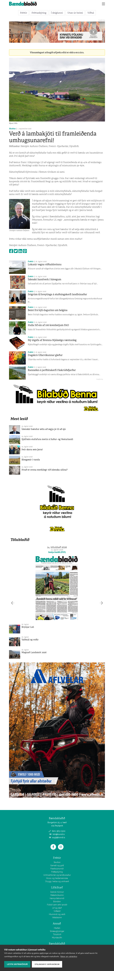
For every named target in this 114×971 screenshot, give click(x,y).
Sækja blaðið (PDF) (57, 552)
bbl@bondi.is (58, 834)
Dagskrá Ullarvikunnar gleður (45, 355)
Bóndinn (57, 901)
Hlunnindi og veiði (57, 914)
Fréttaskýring (39, 12)
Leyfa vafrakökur (17, 964)
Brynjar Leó (28, 627)
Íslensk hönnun (57, 892)
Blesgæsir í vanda (31, 459)
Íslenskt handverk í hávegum (44, 279)
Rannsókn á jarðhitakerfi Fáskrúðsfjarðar (52, 370)
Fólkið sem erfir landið (57, 905)
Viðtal (90, 12)
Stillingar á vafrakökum (47, 964)
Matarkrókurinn (57, 895)
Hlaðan (57, 928)
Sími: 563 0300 (58, 831)
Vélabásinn (57, 917)
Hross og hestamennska (57, 878)
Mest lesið (19, 418)
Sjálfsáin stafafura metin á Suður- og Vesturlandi (47, 439)
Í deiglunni (57, 12)
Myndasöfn (57, 937)
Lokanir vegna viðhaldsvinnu (44, 264)
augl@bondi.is (58, 837)
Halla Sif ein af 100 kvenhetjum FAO (48, 325)
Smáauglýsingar (57, 931)
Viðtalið (57, 911)
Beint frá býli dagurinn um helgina (47, 310)
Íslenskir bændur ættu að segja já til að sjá (44, 429)
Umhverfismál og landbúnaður (57, 875)
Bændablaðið (57, 943)
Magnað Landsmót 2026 (34, 652)
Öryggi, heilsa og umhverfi (57, 881)
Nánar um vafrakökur (68, 956)
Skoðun (12, 128)
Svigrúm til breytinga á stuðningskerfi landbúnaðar (57, 294)
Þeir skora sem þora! (32, 449)
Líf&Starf (57, 887)
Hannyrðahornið (57, 898)
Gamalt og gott (57, 865)
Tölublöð (57, 934)
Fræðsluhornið (57, 869)
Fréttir (23, 12)
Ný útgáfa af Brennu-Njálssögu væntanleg (52, 340)
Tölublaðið (19, 539)
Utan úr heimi (75, 12)
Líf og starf (57, 908)
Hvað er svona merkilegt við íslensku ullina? (45, 469)
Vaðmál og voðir (30, 639)
